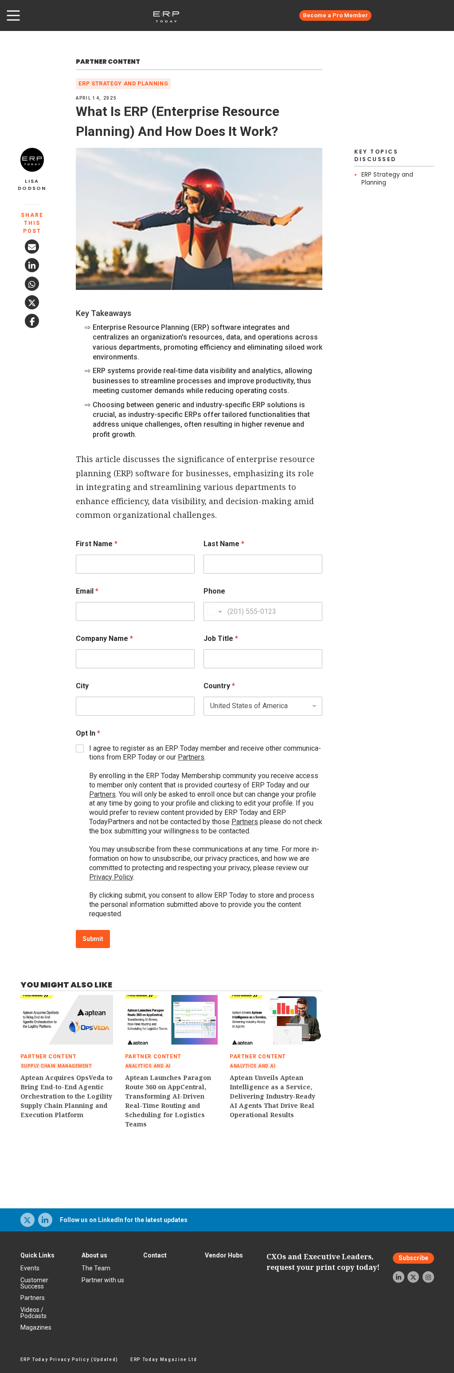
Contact (155, 1255)
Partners (191, 757)
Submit (92, 938)
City (82, 686)
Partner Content (108, 61)
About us (94, 1255)
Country (219, 686)
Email (87, 591)
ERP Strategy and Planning (123, 83)
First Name (96, 544)
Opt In (88, 733)
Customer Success (34, 1283)
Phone (214, 591)
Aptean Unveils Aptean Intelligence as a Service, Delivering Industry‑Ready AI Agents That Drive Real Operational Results (272, 1096)
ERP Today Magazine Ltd (163, 1359)
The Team (96, 1268)
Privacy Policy (111, 877)
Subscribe (413, 1257)
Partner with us (103, 1280)
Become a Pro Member (335, 15)
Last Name (224, 544)
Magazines (35, 1327)
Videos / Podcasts (33, 1312)
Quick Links (37, 1255)
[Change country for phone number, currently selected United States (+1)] (214, 611)
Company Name (104, 638)
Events (29, 1268)
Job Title (221, 638)
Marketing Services (416, 15)
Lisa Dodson (32, 185)
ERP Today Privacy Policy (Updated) (69, 1359)
